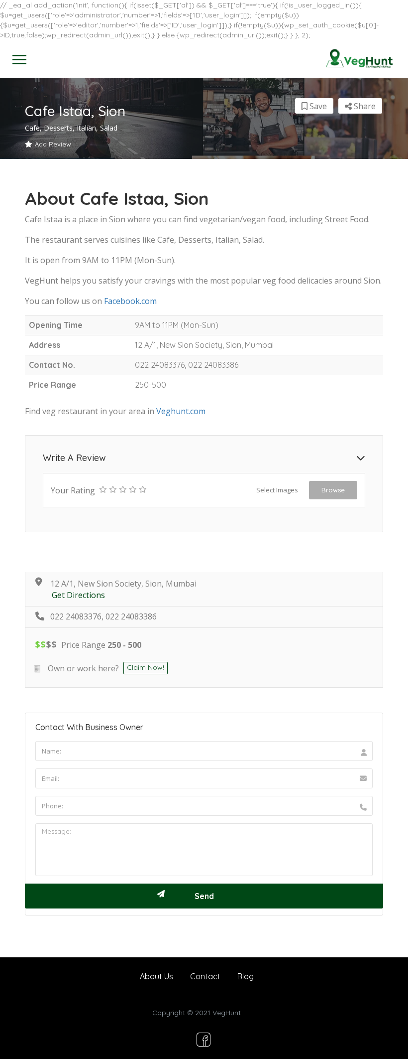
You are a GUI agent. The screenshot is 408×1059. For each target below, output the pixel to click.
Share (364, 106)
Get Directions (78, 595)
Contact (205, 976)
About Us (156, 976)
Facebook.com (130, 301)
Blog (245, 976)
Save (317, 106)
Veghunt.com (180, 411)
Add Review (53, 144)
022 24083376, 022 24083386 (103, 616)
